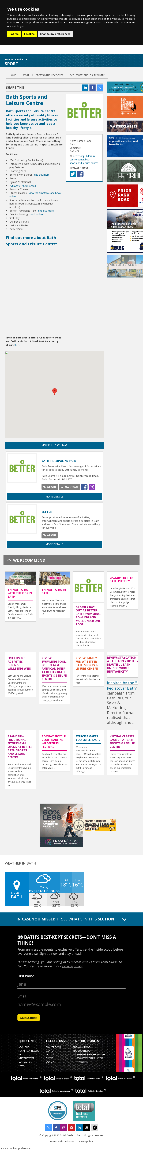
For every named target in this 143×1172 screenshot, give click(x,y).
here (17, 345)
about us (23, 1047)
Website (51, 486)
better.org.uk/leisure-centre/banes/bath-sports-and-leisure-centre (84, 159)
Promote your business (90, 1058)
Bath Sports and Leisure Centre (87, 75)
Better (47, 512)
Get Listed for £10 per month (89, 1054)
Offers (49, 1058)
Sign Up (50, 1061)
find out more (42, 174)
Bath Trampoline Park (59, 461)
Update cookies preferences (16, 1148)
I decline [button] (29, 34)
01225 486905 (71, 486)
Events (49, 1050)
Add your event (81, 1047)
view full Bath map (54, 445)
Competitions (53, 1047)
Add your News (81, 1050)
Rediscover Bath (121, 688)
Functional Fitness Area (22, 185)
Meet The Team (26, 1058)
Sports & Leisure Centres (49, 75)
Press (21, 1065)
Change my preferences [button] (55, 34)
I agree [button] (14, 34)
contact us (25, 1061)
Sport (26, 75)
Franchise (82, 1061)
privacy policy (85, 1141)
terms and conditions (62, 1141)
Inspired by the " (122, 683)
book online (36, 214)
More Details (54, 496)
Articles (50, 1054)
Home (13, 75)
